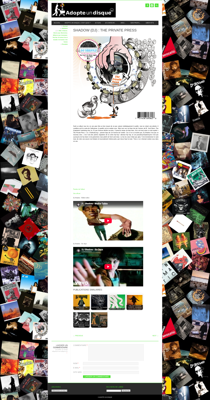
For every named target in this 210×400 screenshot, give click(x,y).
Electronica (64, 33)
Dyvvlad (65, 26)
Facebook (147, 5)
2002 (60, 30)
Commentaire (80, 345)
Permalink (65, 44)
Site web (77, 372)
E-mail (76, 368)
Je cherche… (110, 23)
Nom (75, 363)
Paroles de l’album (79, 189)
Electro (65, 30)
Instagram (152, 5)
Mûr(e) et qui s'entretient (60, 35)
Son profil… (135, 23)
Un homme (61, 39)
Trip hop (55, 37)
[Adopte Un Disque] (84, 17)
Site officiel (76, 193)
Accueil (57, 23)
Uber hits (150, 23)
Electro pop (56, 33)
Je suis (98, 23)
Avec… (123, 23)
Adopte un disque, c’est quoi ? (78, 23)
